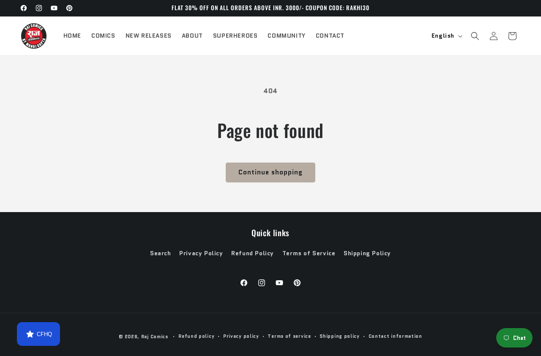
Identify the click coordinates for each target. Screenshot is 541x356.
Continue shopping (270, 172)
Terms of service (289, 336)
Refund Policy (252, 253)
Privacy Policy (201, 253)
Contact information (395, 336)
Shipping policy (340, 336)
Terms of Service (309, 253)
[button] (475, 36)
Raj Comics (154, 336)
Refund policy (196, 336)
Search (160, 253)
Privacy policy (241, 336)
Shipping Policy (367, 253)
